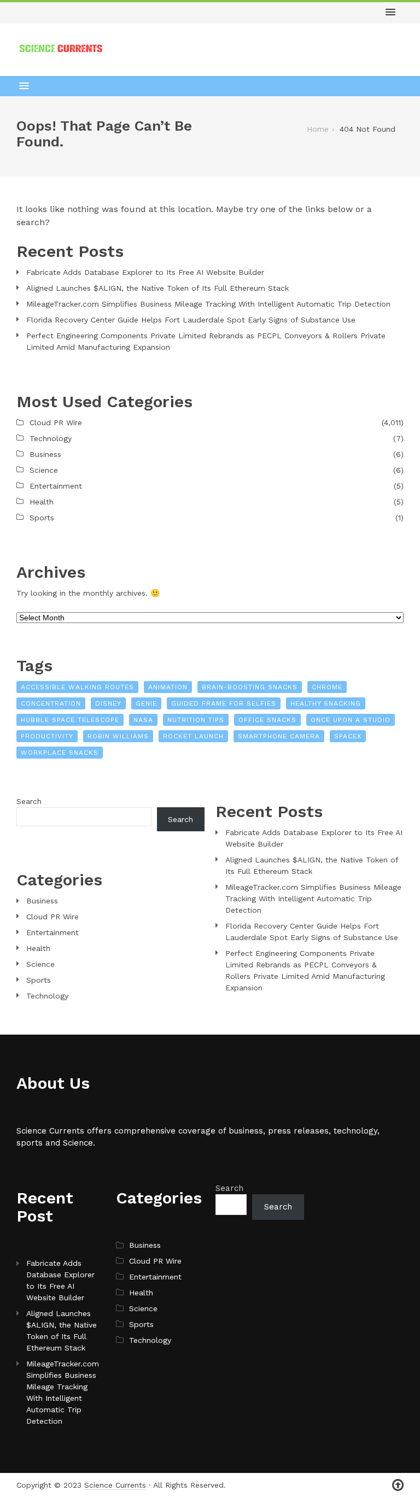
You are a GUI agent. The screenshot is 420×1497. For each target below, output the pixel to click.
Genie (146, 703)
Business (45, 454)
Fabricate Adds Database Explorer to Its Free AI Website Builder (145, 272)
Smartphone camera (279, 736)
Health (42, 501)
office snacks (267, 720)
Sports (42, 517)
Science (44, 470)
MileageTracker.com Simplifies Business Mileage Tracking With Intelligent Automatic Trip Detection (208, 304)
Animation (168, 687)
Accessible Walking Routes (77, 687)
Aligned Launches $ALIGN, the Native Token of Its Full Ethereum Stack (157, 288)
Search (29, 801)
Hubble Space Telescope (70, 720)
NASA (143, 720)
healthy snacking (325, 703)
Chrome (327, 687)
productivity (47, 736)
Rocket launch (193, 736)
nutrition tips (195, 720)
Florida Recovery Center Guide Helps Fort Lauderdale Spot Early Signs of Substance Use (190, 319)
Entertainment (56, 486)
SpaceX (347, 736)
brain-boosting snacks (250, 687)
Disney (108, 703)
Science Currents (115, 1485)
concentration (51, 703)
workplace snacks (59, 752)
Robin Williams (118, 736)
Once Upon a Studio (350, 720)
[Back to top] (398, 1485)
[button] (390, 12)
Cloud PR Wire (56, 422)
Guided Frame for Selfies (223, 703)
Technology (51, 438)
